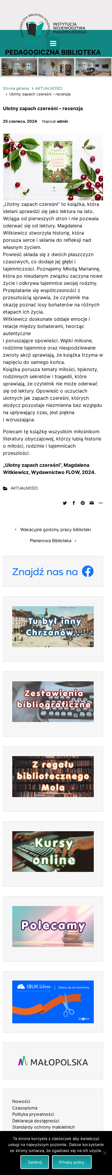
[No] (105, 1153)
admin (62, 121)
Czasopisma (24, 1107)
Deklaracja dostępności (35, 1120)
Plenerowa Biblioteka (50, 540)
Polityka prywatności (33, 1114)
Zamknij (35, 1162)
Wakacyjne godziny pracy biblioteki (55, 529)
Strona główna (16, 88)
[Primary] (53, 43)
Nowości (21, 1101)
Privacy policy (71, 1162)
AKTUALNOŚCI (48, 88)
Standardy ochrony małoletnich (43, 1127)
